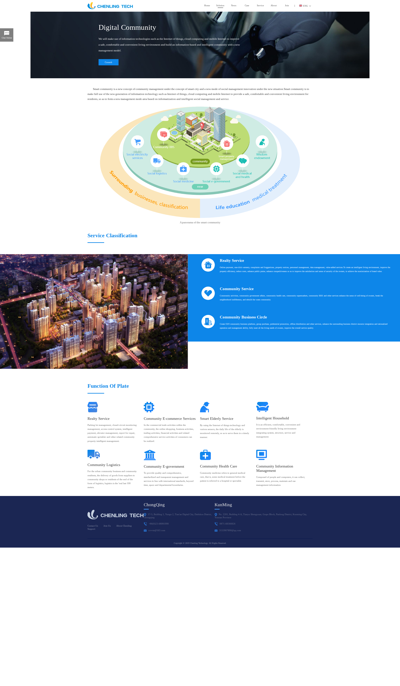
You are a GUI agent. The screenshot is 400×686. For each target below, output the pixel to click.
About (274, 5)
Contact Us (93, 525)
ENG (305, 6)
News (233, 5)
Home (207, 5)
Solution (220, 5)
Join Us (107, 525)
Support (91, 529)
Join (287, 5)
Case (247, 5)
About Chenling (124, 525)
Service (260, 5)
